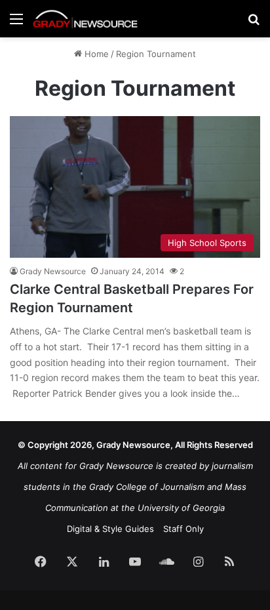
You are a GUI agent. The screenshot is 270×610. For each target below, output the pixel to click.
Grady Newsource (53, 271)
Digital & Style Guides (110, 528)
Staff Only (183, 528)
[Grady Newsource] (85, 18)
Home (95, 54)
